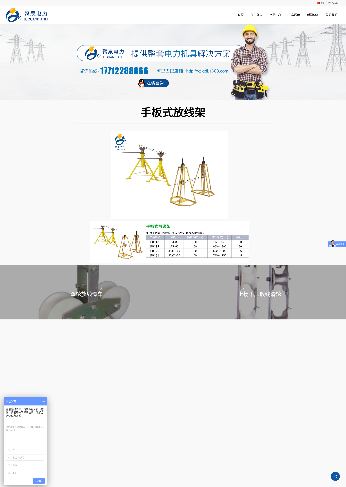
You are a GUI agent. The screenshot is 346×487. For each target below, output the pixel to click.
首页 (241, 15)
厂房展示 (294, 15)
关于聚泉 (256, 15)
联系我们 (331, 15)
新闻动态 (313, 15)
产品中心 (275, 15)
